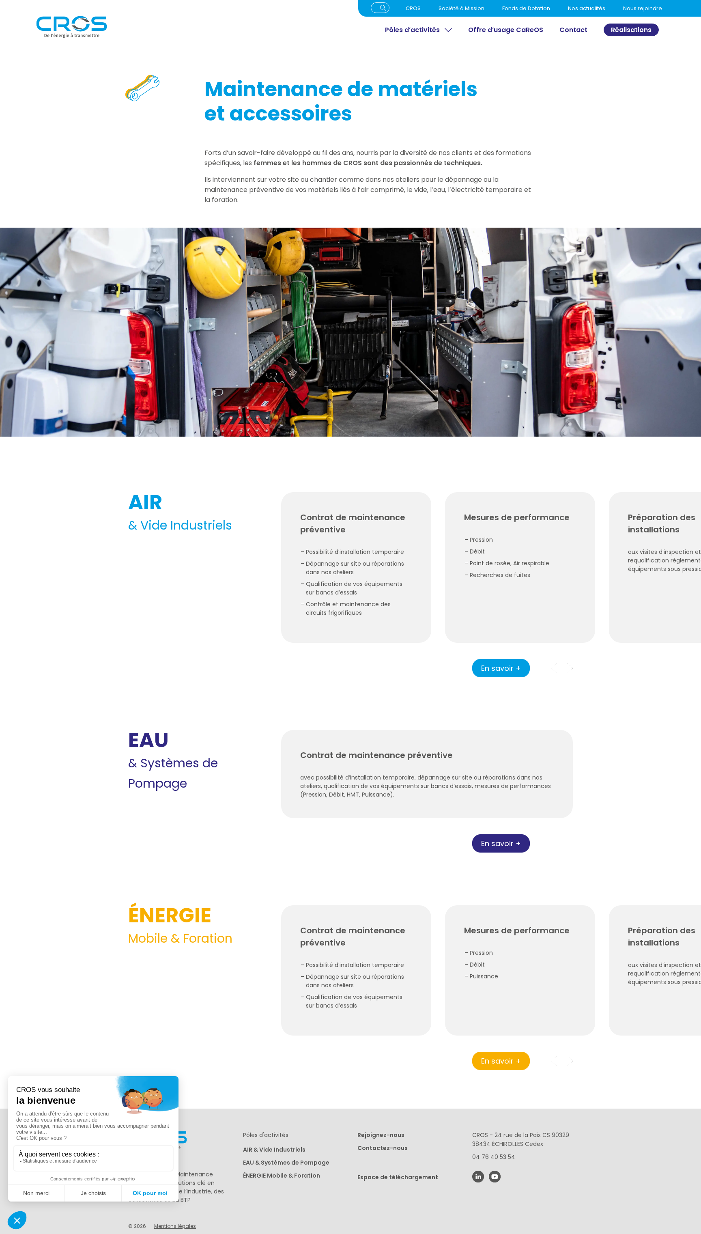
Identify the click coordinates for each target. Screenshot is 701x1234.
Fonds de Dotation (526, 8)
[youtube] (495, 1176)
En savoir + (501, 668)
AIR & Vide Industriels (274, 1150)
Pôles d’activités (412, 29)
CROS (413, 8)
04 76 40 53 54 (493, 1157)
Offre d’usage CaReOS (505, 29)
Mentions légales (175, 1226)
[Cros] (143, 27)
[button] (570, 668)
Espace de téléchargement (397, 1177)
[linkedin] (478, 1176)
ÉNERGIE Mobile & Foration (281, 1176)
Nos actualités (586, 8)
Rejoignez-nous (380, 1135)
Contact (573, 29)
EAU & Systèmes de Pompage (286, 1163)
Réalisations (631, 29)
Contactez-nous (382, 1148)
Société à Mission (461, 8)
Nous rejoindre (642, 8)
